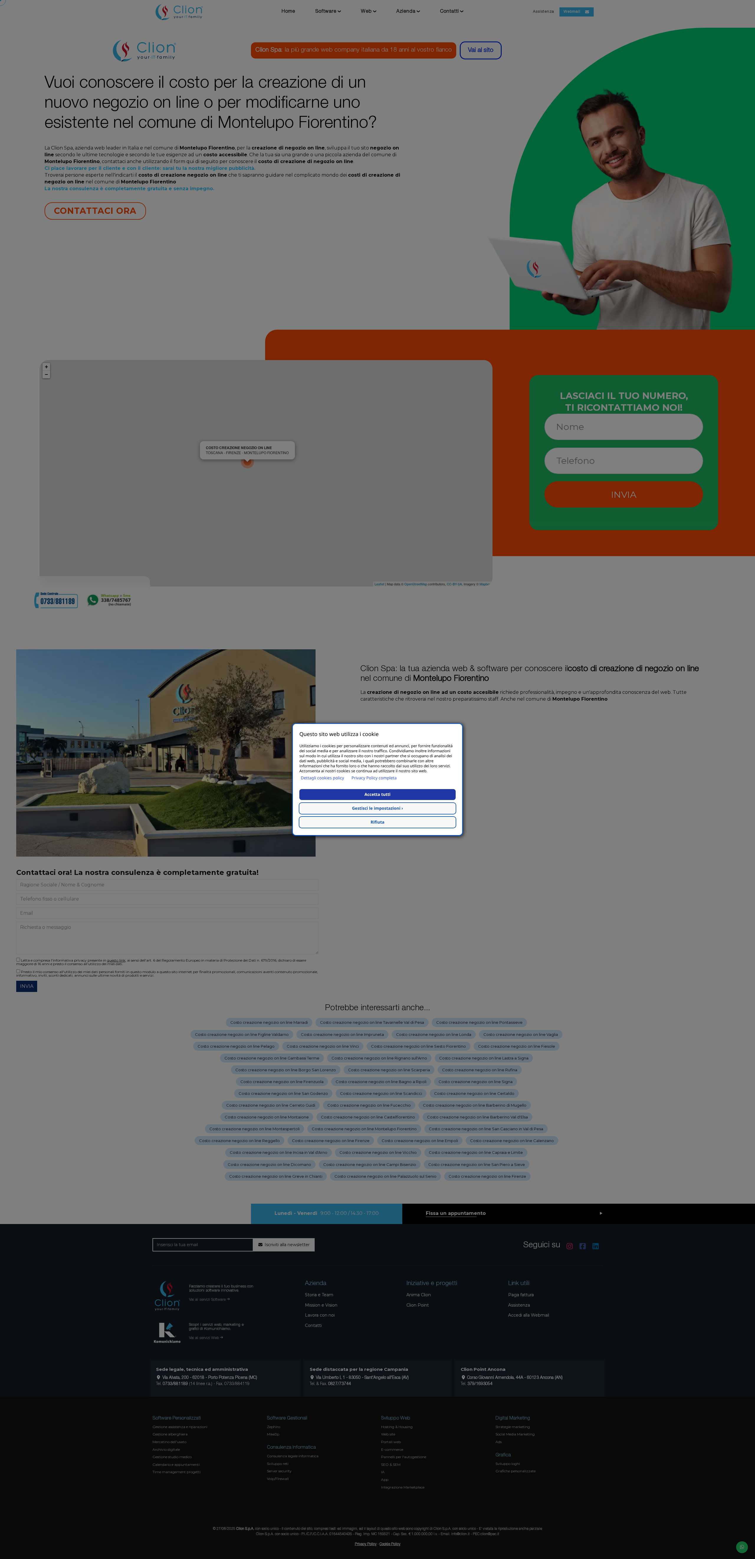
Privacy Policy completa (374, 778)
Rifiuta (378, 822)
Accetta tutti (377, 794)
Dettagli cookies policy (322, 778)
